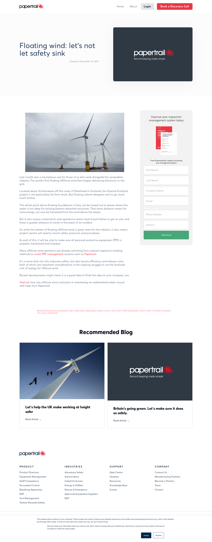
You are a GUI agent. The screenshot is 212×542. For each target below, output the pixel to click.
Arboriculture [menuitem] (72, 476)
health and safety (113, 311)
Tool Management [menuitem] (29, 498)
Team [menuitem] (158, 485)
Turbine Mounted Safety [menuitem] (32, 502)
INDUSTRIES (53, 313)
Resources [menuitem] (115, 481)
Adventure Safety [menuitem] (74, 472)
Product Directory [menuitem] (29, 472)
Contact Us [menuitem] (161, 472)
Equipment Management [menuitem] (32, 476)
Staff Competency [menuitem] (29, 481)
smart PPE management (48, 254)
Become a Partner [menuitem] (164, 481)
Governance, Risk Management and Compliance (62, 311)
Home (120, 6)
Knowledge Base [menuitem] (118, 485)
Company (166, 311)
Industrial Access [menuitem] (74, 481)
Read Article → (33, 419)
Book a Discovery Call (175, 6)
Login (147, 6)
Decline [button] (158, 535)
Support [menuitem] (116, 466)
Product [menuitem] (26, 466)
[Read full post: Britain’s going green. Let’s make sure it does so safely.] (150, 371)
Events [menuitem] (113, 489)
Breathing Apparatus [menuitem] (30, 489)
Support (157, 311)
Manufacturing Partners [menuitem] (167, 476)
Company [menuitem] (162, 466)
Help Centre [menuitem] (116, 472)
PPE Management (131, 311)
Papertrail (90, 254)
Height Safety (146, 311)
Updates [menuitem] (114, 476)
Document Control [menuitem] (29, 485)
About (133, 6)
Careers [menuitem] (159, 489)
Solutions (42, 313)
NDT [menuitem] (21, 493)
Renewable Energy (95, 311)
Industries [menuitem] (73, 466)
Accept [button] (146, 535)
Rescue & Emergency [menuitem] (76, 489)
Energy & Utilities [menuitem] (74, 485)
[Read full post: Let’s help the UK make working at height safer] (62, 371)
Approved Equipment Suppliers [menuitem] (81, 493)
